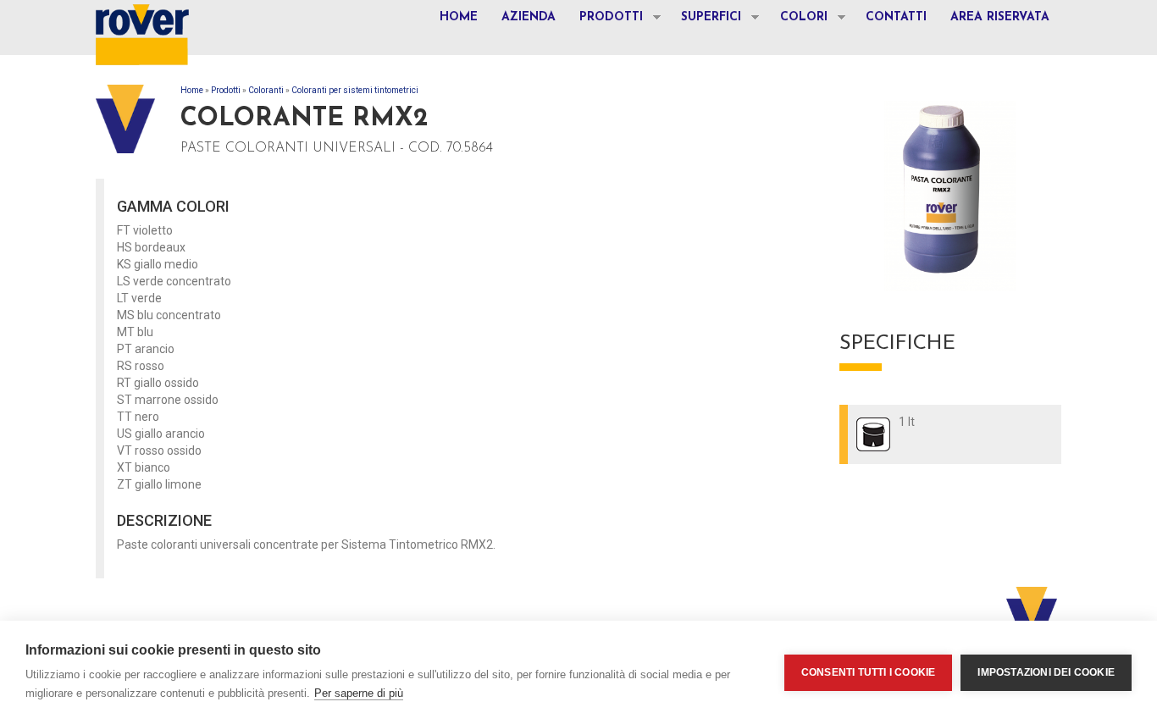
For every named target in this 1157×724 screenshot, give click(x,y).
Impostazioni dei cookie (1046, 672)
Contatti (896, 17)
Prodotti (605, 19)
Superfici (705, 19)
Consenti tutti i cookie (868, 672)
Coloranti (266, 90)
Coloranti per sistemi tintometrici (354, 90)
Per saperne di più (358, 693)
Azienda (528, 17)
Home (459, 17)
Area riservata (999, 17)
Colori (798, 19)
